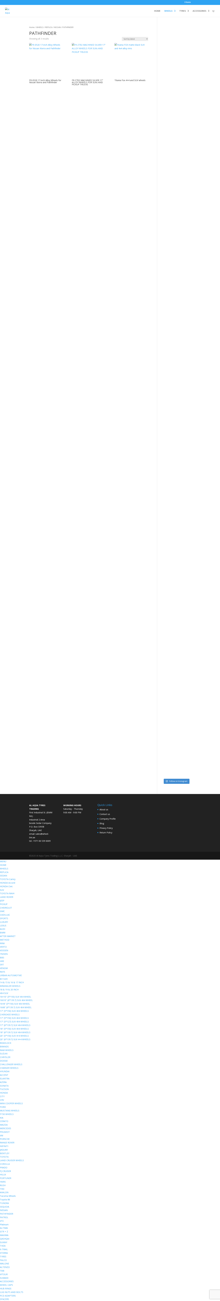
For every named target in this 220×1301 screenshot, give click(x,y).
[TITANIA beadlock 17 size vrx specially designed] (172, 660)
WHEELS (168, 11)
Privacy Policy (106, 828)
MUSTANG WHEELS (9, 1110)
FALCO (3, 1260)
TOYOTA (4, 1156)
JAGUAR (4, 1149)
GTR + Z (4, 1231)
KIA (1, 1117)
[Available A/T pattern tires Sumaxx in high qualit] (172, 161)
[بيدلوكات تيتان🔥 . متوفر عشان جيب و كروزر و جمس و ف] (165, 100)
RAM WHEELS (6, 1050)
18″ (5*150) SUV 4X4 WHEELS (14, 1028)
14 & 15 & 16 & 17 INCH (12, 982)
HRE (2, 961)
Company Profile (108, 818)
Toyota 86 (5, 1199)
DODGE (4, 1060)
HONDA (4, 1092)
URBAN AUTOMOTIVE (11, 975)
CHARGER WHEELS (9, 1067)
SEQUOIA (4, 1206)
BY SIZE (4, 979)
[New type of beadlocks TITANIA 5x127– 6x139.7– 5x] (180, 146)
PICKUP (3, 904)
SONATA (4, 1085)
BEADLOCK (5, 1043)
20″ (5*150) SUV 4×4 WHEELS (14, 1035)
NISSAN (57, 27)
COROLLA (5, 1164)
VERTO (3, 946)
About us (104, 809)
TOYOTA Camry (7, 879)
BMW (2, 932)
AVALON (4, 1192)
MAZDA (4, 1124)
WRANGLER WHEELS (10, 986)
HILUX (3, 1174)
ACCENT (4, 1075)
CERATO (4, 1121)
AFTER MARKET (8, 936)
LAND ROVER (6, 897)
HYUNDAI (4, 1071)
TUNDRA (4, 1203)
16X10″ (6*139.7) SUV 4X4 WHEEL (16, 1000)
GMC (2, 911)
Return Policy (106, 832)
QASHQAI (4, 1238)
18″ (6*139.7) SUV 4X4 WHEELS (15, 1032)
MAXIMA (4, 1235)
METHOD (4, 939)
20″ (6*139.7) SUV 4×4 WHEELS (15, 1039)
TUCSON (4, 1089)
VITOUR (4, 1274)
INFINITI (4, 1146)
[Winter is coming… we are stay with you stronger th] (180, 634)
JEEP (2, 900)
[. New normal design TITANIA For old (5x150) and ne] (188, 406)
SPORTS (4, 918)
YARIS (3, 1181)
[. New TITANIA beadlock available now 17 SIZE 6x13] (165, 657)
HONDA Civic (6, 886)
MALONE (4, 1263)
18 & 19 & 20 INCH (9, 989)
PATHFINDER (6, 1213)
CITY (2, 1096)
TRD (2, 1188)
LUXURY (4, 922)
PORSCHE (5, 1139)
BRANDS (4, 1046)
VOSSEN (4, 950)
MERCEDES (5, 1128)
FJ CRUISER (5, 1171)
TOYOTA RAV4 (7, 893)
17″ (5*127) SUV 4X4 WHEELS (14, 1021)
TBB (2, 1270)
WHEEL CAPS (6, 1285)
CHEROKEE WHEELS (10, 1014)
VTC (2, 1220)
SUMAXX (4, 1277)
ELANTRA (4, 1078)
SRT (2, 964)
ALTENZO (5, 1267)
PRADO (3, 1167)
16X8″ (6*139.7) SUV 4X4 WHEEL (16, 1007)
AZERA (3, 1082)
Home (32, 27)
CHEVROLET (6, 907)
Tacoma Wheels (8, 1196)
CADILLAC (5, 914)
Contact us (105, 814)
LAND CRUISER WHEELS (12, 1160)
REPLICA (48, 27)
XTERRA (4, 1252)
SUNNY (3, 1242)
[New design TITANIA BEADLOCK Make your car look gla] (165, 418)
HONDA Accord (7, 882)
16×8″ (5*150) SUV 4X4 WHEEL (15, 1003)
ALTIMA (4, 1228)
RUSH (3, 1185)
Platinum (4, 1224)
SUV (2, 890)
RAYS (2, 971)
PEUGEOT (5, 1132)
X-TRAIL (4, 1249)
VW (1, 1135)
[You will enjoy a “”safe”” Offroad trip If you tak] (180, 394)
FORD (3, 1107)
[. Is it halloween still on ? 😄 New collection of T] (188, 154)
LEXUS (3, 925)
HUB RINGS (5, 1288)
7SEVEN (4, 954)
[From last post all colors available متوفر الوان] (172, 360)
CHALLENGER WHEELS (11, 1064)
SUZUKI (3, 1053)
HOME (157, 11)
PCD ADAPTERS (8, 1295)
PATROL (4, 1217)
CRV (2, 1099)
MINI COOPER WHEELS (11, 1103)
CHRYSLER (5, 1057)
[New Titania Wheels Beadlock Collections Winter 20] (188, 598)
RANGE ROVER (7, 1142)
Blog (102, 823)
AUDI (2, 929)
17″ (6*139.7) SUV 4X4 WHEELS (15, 1025)
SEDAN (3, 875)
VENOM (4, 968)
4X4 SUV (4, 993)
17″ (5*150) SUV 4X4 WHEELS (14, 1011)
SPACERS (4, 1299)
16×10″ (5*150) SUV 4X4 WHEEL (15, 996)
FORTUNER (5, 1178)
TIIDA (3, 1245)
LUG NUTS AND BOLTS (11, 1292)
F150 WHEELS (7, 1114)
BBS (2, 957)
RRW (2, 943)
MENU (3, 861)
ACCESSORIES (199, 11)
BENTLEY (4, 1153)
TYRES (182, 11)
